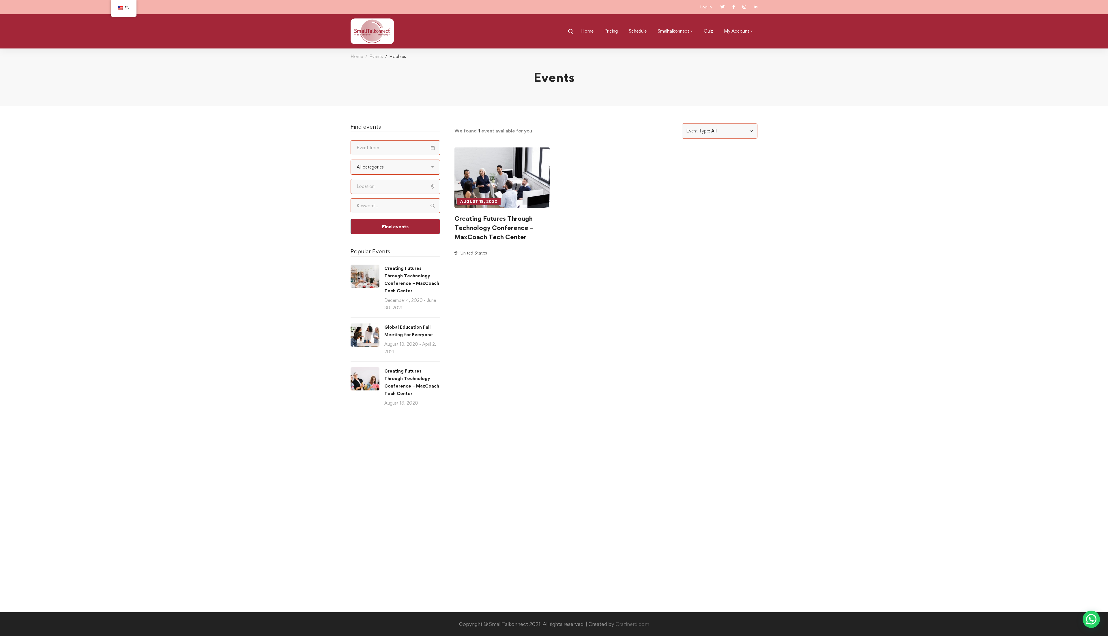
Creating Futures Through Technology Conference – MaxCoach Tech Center (493, 228)
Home (357, 56)
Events (376, 56)
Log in (706, 6)
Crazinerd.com (632, 624)
